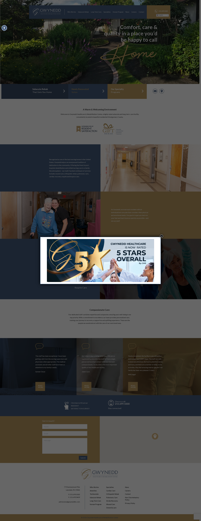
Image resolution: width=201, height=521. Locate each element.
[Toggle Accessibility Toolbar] (4, 28)
